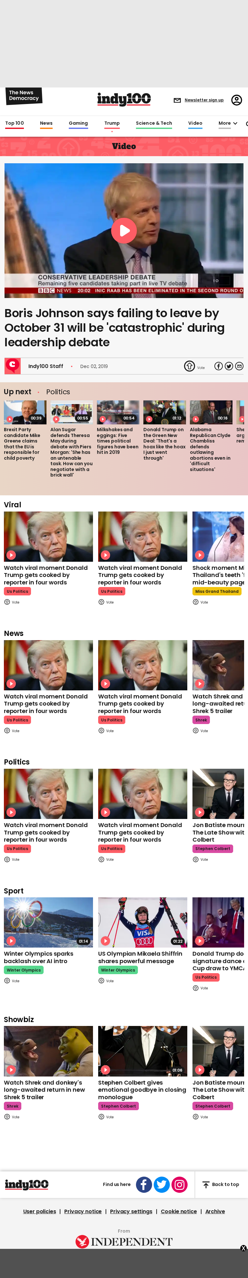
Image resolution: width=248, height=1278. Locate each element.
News (46, 123)
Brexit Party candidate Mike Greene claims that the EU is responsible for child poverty (22, 443)
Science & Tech (154, 123)
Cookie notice (179, 1211)
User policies (39, 1211)
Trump (112, 123)
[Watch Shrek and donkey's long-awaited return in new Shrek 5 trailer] (48, 1051)
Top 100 (14, 123)
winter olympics (24, 970)
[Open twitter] (162, 1185)
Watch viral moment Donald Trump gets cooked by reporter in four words (46, 575)
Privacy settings (131, 1211)
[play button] (124, 230)
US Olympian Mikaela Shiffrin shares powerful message (140, 957)
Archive (215, 1211)
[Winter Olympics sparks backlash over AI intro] (48, 922)
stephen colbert (212, 848)
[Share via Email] (239, 366)
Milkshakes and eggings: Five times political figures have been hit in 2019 (118, 440)
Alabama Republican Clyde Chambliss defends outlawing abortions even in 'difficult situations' (210, 449)
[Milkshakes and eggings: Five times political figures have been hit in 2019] (118, 412)
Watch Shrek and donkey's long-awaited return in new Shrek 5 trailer (44, 1089)
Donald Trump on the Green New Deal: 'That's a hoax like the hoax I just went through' (164, 443)
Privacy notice (83, 1211)
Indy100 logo (124, 100)
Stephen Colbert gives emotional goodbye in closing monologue (142, 1089)
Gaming (78, 123)
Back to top (225, 1184)
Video (195, 123)
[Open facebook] (144, 1185)
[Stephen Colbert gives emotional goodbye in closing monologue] (142, 1051)
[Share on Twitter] (229, 366)
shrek (201, 720)
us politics (17, 591)
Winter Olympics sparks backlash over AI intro (38, 957)
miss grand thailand (217, 591)
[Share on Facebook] (218, 366)
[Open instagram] (179, 1185)
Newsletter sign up (204, 100)
